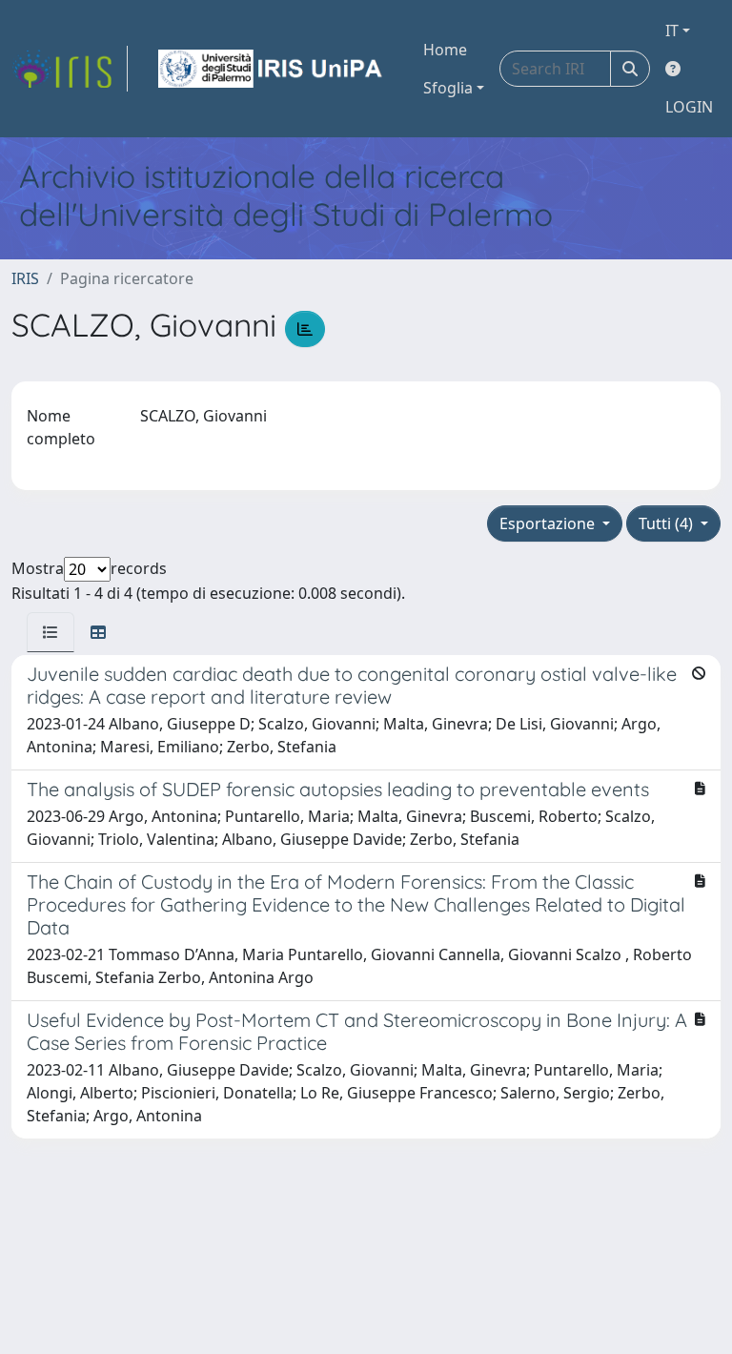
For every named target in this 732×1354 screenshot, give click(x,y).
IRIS (25, 278)
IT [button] (672, 30)
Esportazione (549, 523)
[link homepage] (69, 69)
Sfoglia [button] (448, 87)
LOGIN (689, 106)
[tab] (50, 632)
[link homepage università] (271, 69)
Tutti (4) (668, 523)
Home (445, 49)
